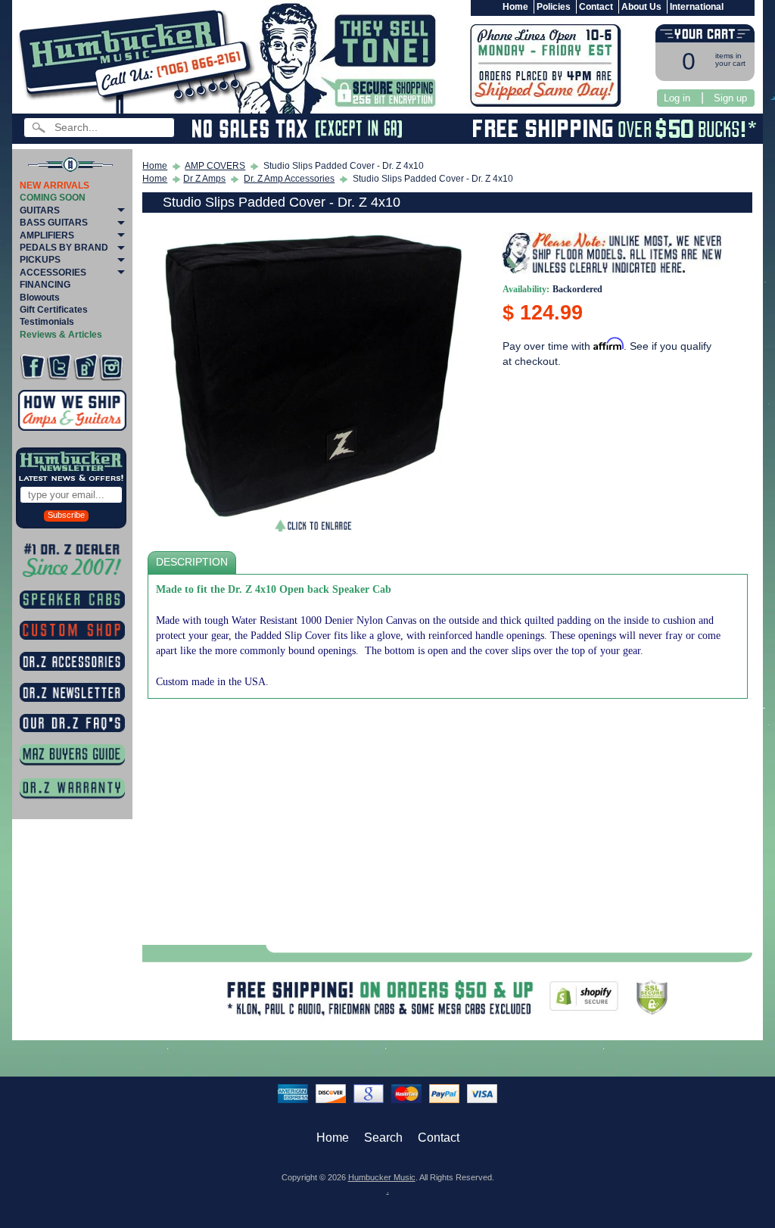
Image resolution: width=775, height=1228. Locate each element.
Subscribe (66, 514)
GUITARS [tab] (40, 210)
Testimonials (47, 321)
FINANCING (45, 284)
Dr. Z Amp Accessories (289, 178)
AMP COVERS (215, 165)
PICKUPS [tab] (40, 259)
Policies (554, 7)
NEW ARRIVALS (54, 185)
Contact (596, 7)
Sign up (730, 98)
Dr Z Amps (204, 178)
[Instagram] (111, 367)
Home (515, 7)
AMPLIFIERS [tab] (47, 235)
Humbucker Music (382, 1177)
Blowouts (40, 297)
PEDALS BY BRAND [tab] (64, 247)
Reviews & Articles (61, 334)
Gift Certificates (54, 309)
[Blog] (85, 367)
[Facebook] (32, 367)
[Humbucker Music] (139, 59)
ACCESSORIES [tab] (53, 272)
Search (383, 1137)
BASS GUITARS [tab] (54, 222)
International (697, 7)
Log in (677, 98)
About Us (641, 7)
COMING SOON (53, 197)
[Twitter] (59, 367)
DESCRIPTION (192, 562)
